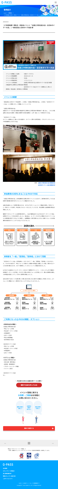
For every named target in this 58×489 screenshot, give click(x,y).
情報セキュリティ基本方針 (9, 476)
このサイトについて (7, 478)
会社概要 (5, 468)
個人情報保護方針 (7, 473)
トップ (5, 12)
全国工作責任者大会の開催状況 (46, 183)
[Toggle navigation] (55, 2)
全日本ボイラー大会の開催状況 (46, 185)
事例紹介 (10, 12)
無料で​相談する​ (29, 428)
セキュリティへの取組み (8, 471)
